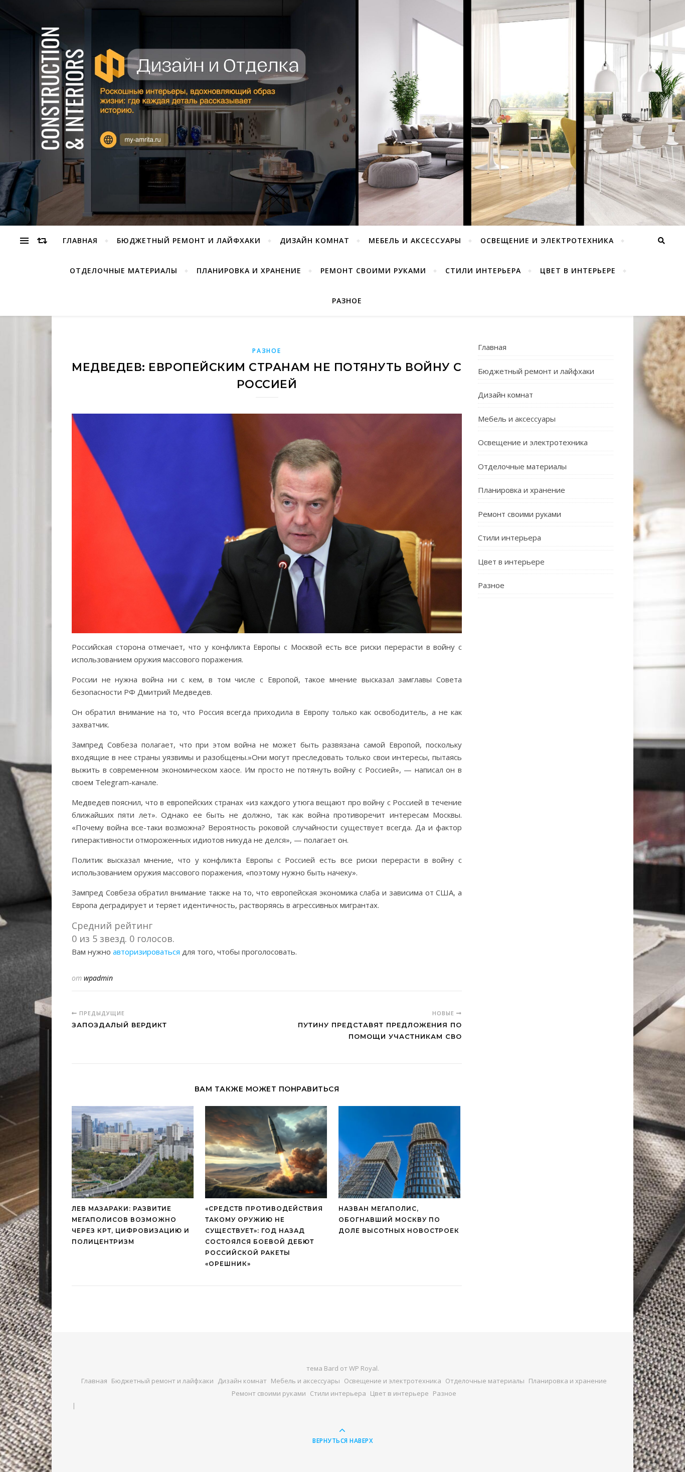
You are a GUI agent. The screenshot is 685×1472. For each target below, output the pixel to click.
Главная (80, 240)
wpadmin (98, 978)
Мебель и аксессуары (415, 240)
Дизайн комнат (315, 240)
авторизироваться (146, 952)
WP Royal (363, 1368)
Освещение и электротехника (547, 240)
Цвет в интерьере (578, 270)
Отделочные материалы (124, 270)
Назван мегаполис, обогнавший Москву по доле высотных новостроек (398, 1219)
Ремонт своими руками (373, 270)
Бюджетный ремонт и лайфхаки (189, 240)
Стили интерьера (483, 270)
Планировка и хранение (249, 270)
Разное (347, 300)
